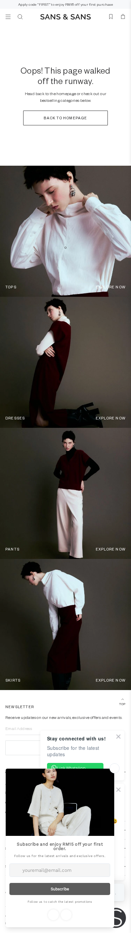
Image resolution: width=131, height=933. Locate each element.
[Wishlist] (111, 17)
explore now (111, 287)
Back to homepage (65, 118)
